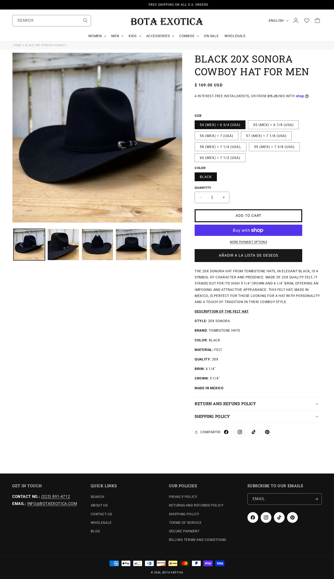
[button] (96, 36)
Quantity (203, 187)
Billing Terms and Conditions (197, 540)
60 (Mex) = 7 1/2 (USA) (220, 158)
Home (17, 45)
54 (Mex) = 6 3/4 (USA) (220, 125)
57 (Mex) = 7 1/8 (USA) (266, 136)
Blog (95, 531)
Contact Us (101, 514)
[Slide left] (21, 244)
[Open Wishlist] (306, 20)
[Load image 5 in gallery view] (165, 244)
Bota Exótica (172, 572)
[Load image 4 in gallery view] (131, 244)
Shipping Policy (184, 514)
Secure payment (184, 531)
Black (206, 177)
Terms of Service (185, 523)
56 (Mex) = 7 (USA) (216, 136)
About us (99, 505)
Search (98, 497)
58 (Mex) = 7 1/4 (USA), (220, 147)
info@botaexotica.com (52, 503)
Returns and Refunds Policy (196, 505)
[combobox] (51, 20)
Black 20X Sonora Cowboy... (47, 45)
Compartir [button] (210, 432)
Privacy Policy (183, 497)
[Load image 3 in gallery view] (97, 244)
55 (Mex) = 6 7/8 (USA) (273, 125)
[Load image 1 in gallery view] (29, 244)
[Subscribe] (316, 499)
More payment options (248, 242)
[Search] (85, 20)
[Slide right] (173, 244)
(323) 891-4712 (55, 496)
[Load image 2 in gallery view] (63, 244)
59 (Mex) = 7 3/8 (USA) (274, 147)
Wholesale (101, 523)
